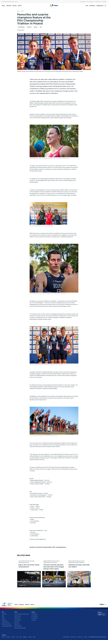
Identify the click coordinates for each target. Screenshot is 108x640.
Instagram (25, 636)
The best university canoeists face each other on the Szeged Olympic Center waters (53, 567)
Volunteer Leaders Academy (20, 628)
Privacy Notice (73, 636)
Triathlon (29, 27)
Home (18, 11)
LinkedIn (13, 636)
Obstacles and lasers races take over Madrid (79, 566)
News (3, 6)
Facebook (8, 636)
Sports (20, 6)
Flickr (21, 636)
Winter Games (17, 618)
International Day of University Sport (21, 614)
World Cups (16, 622)
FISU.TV (3, 636)
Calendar (8, 6)
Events (15, 612)
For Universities (90, 1)
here (45, 539)
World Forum (17, 624)
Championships (21, 27)
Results (14, 6)
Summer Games (17, 616)
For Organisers (83, 1)
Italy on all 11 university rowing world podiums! (28, 566)
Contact (85, 636)
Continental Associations (7, 626)
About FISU (4, 614)
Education (92, 6)
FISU (87, 6)
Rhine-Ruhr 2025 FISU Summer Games (10, 1)
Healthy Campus (5, 622)
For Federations (97, 1)
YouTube (30, 636)
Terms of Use (80, 636)
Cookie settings (66, 636)
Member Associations (6, 624)
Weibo (34, 636)
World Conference (18, 626)
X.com (17, 636)
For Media (104, 1)
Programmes (100, 6)
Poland (35, 27)
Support (33, 612)
